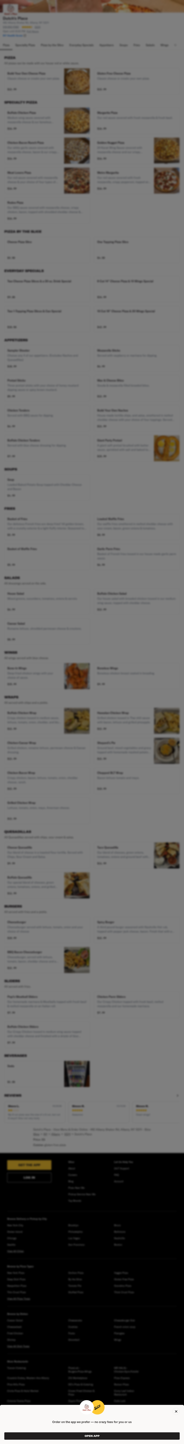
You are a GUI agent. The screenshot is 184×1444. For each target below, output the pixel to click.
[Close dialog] (176, 1411)
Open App (92, 1436)
